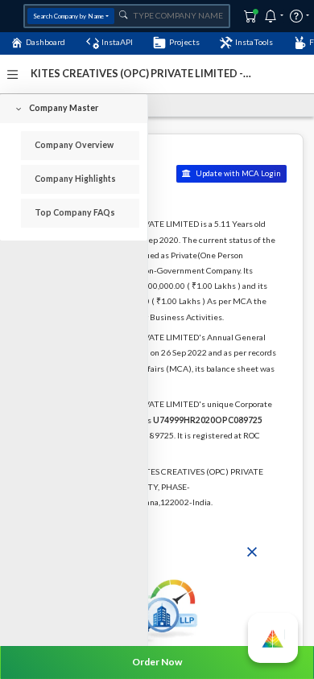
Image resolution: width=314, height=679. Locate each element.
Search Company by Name (68, 16)
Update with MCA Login (237, 173)
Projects (184, 42)
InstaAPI (117, 42)
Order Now (157, 662)
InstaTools (254, 42)
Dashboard (45, 42)
